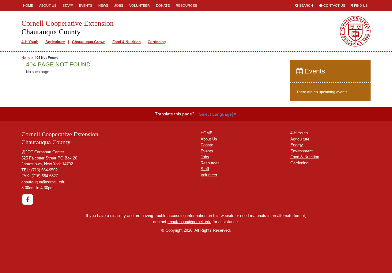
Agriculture (55, 42)
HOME (207, 133)
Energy (296, 145)
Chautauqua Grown (88, 42)
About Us (47, 5)
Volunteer (139, 5)
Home (28, 5)
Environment (301, 151)
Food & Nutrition (126, 42)
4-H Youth (29, 42)
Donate (163, 5)
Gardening (157, 42)
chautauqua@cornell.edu (43, 182)
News (103, 5)
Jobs (118, 5)
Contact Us (334, 5)
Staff (67, 5)
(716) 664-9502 (44, 170)
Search (306, 5)
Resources (186, 5)
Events (85, 5)
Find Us (361, 5)
